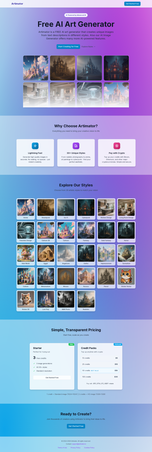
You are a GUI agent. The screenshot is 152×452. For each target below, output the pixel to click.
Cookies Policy (89, 447)
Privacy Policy (75, 447)
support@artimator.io (79, 444)
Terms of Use (62, 447)
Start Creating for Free (68, 46)
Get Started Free (132, 4)
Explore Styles (87, 47)
